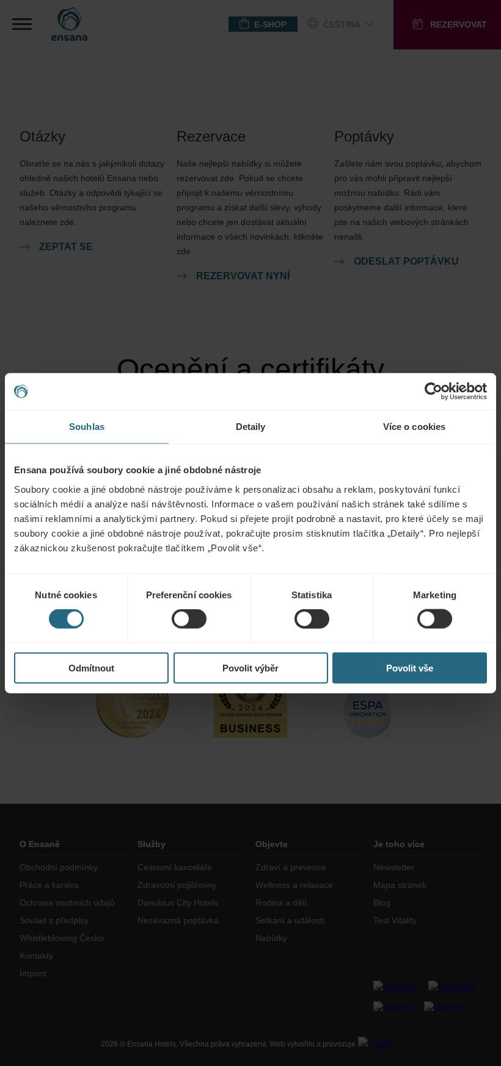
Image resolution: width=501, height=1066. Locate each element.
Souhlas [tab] (86, 426)
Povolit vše (409, 667)
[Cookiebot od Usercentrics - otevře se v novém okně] (433, 391)
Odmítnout (91, 667)
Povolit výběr (250, 667)
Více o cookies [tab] (414, 426)
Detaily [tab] (251, 426)
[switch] (189, 619)
